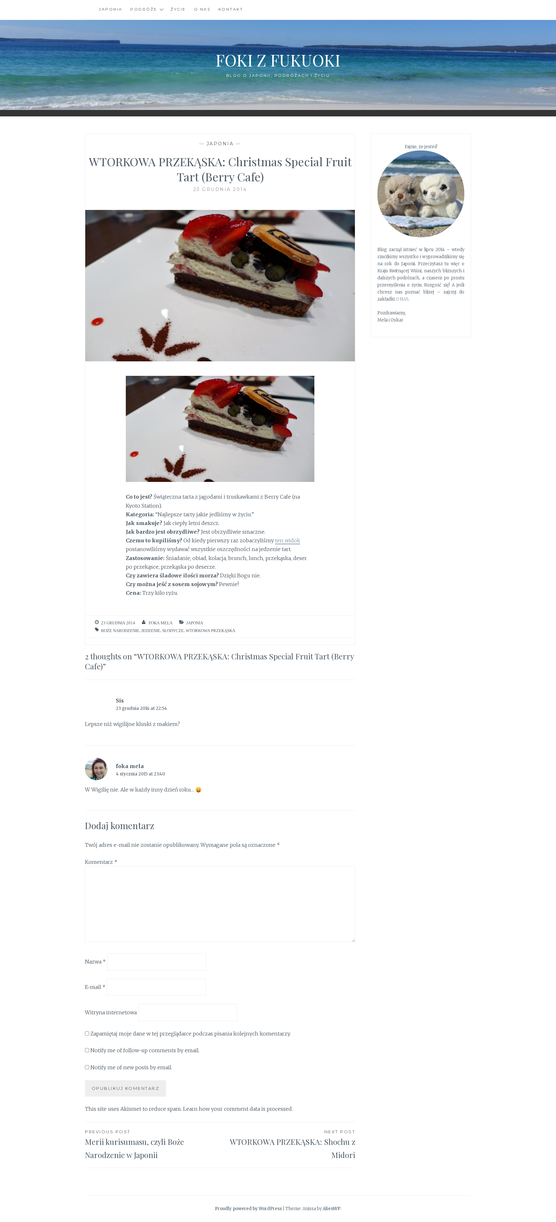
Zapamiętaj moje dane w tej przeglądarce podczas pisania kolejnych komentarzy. (190, 1033)
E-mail (95, 987)
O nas (202, 9)
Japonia (111, 9)
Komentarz (101, 862)
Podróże (143, 9)
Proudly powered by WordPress (248, 1208)
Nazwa (95, 961)
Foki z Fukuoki (278, 60)
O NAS (402, 299)
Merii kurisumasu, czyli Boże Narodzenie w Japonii (134, 1144)
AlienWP (331, 1208)
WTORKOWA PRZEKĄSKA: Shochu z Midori (292, 1144)
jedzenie (150, 631)
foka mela (160, 623)
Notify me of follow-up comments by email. (144, 1050)
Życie (178, 9)
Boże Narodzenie (120, 631)
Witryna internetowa (111, 1012)
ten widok (287, 540)
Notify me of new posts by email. (131, 1067)
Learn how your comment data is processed (237, 1109)
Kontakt (230, 9)
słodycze (173, 631)
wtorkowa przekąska (210, 631)
